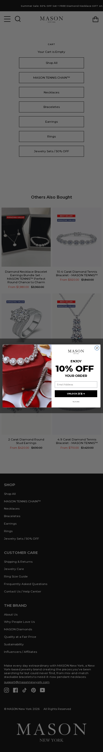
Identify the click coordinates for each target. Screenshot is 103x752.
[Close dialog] (97, 348)
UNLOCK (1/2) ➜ (76, 393)
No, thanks (76, 402)
